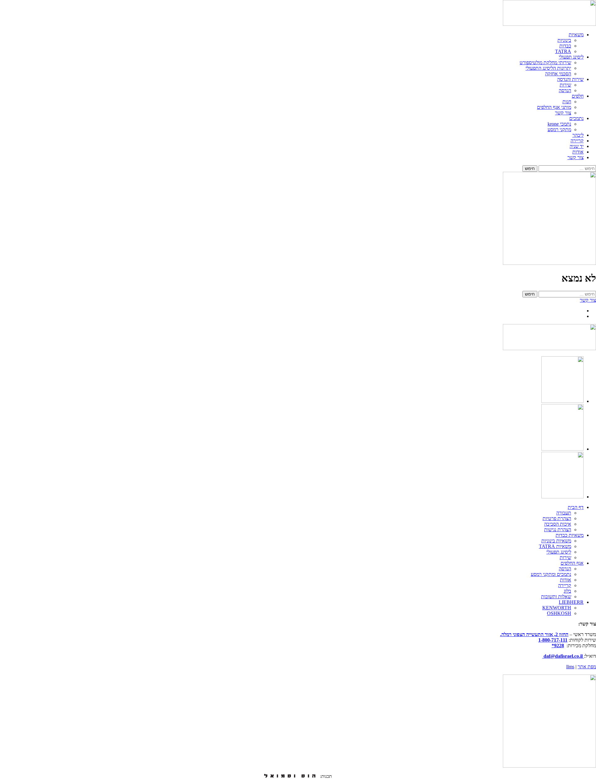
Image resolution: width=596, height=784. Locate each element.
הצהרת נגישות (557, 529)
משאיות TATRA (555, 546)
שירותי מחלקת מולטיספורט (545, 62)
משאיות (576, 34)
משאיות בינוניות (556, 540)
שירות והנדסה (570, 79)
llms (570, 666)
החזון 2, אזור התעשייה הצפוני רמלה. (534, 634)
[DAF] (549, 24)
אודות (578, 151)
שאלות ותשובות (556, 596)
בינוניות (564, 40)
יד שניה (577, 146)
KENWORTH (556, 607)
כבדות (565, 45)
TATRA (563, 51)
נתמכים (576, 118)
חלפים (578, 96)
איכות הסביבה (557, 524)
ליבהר (578, 135)
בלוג (567, 591)
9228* (558, 645)
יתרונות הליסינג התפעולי (548, 68)
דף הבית (576, 507)
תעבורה (563, 512)
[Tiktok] (562, 449)
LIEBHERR (571, 602)
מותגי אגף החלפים (554, 107)
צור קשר (563, 112)
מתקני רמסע (559, 129)
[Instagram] (562, 401)
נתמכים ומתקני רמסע (551, 574)
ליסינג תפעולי (571, 57)
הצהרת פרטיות (557, 518)
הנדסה (565, 90)
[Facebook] (562, 496)
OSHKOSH (559, 613)
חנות (566, 101)
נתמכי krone (559, 124)
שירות (565, 84)
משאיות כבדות (570, 535)
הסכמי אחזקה (558, 73)
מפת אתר (587, 666)
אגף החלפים (572, 563)
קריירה (577, 140)
